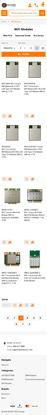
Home (4, 22)
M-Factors (6, 394)
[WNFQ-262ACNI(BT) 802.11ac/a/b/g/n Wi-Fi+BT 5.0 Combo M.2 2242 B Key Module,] (34, 259)
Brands (5, 389)
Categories (7, 370)
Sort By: (5, 43)
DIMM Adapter (30, 375)
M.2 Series (39, 35)
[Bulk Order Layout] (42, 48)
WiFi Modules (7, 383)
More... (4, 398)
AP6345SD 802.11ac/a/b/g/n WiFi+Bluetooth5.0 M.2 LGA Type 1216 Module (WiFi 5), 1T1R (12, 152)
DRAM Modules (8, 379)
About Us (5, 365)
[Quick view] (4, 115)
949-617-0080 (19, 346)
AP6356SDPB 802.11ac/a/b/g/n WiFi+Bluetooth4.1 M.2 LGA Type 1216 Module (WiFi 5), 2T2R (34, 89)
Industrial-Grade (23, 35)
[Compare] (9, 115)
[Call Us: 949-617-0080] (36, 5)
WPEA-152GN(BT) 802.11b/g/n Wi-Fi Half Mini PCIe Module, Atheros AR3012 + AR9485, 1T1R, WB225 (34, 215)
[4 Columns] (36, 48)
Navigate (6, 360)
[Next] (29, 324)
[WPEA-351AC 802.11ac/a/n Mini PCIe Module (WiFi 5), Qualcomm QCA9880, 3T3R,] (12, 196)
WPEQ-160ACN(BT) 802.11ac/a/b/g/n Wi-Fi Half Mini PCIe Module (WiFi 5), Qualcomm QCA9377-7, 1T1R (11, 278)
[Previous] (8, 318)
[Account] (30, 5)
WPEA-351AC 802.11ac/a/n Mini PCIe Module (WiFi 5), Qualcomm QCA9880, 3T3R (11, 215)
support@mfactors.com (22, 350)
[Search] (42, 13)
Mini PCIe (7, 35)
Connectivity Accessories (35, 379)
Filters (25, 54)
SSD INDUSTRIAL (8, 375)
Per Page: (22, 43)
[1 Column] (30, 48)
